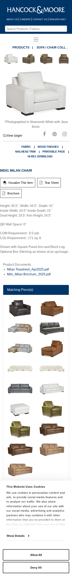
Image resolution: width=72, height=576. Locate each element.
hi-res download (40, 156)
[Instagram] (64, 134)
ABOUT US (12, 19)
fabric (26, 146)
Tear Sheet (52, 182)
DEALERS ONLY (57, 19)
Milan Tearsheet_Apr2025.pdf (28, 269)
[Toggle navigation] (36, 39)
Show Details (16, 535)
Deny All (36, 567)
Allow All (36, 554)
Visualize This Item (20, 182)
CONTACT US (40, 19)
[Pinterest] (54, 134)
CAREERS (25, 19)
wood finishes (48, 146)
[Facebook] (44, 134)
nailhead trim (25, 151)
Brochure (13, 193)
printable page (53, 151)
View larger (14, 135)
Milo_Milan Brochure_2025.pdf (29, 274)
